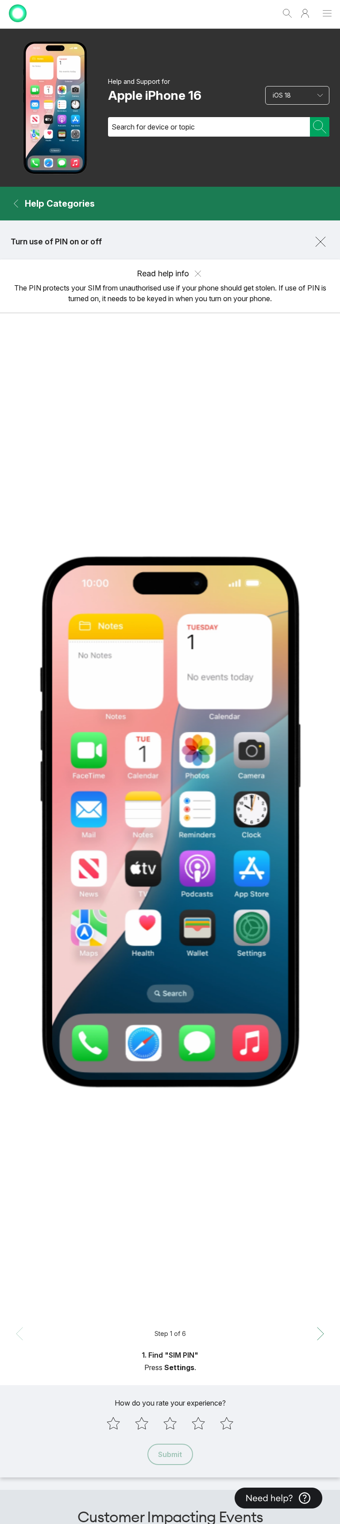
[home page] (17, 24)
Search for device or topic (153, 126)
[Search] (319, 127)
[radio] (113, 1423)
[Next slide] (320, 1334)
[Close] (320, 242)
